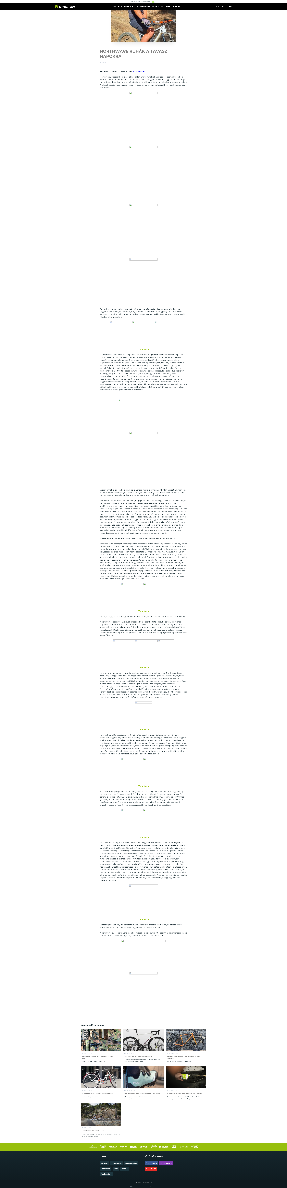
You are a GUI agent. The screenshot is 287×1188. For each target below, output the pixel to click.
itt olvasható (139, 71)
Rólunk (176, 7)
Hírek (167, 7)
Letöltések (157, 7)
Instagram (167, 1163)
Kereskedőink (143, 7)
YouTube (152, 1169)
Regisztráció (106, 1174)
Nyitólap (117, 7)
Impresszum (138, 1182)
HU (217, 7)
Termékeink (129, 7)
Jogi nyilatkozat (147, 1182)
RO (223, 7)
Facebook (152, 1163)
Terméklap (143, 349)
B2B (230, 7)
